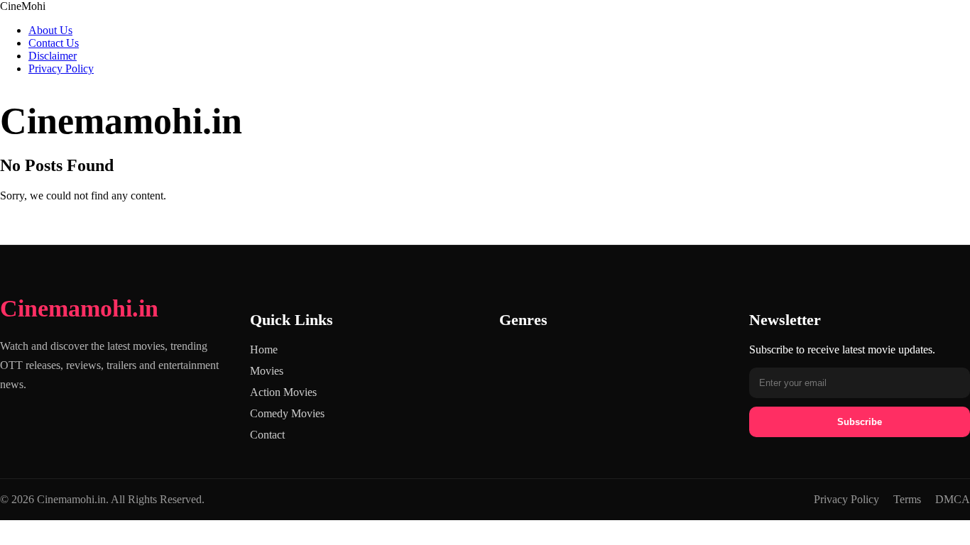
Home (264, 349)
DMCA (952, 499)
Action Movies (283, 392)
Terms (907, 499)
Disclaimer (52, 56)
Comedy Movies (287, 413)
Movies (266, 371)
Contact (267, 435)
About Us (50, 30)
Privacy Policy (61, 68)
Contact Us (53, 43)
